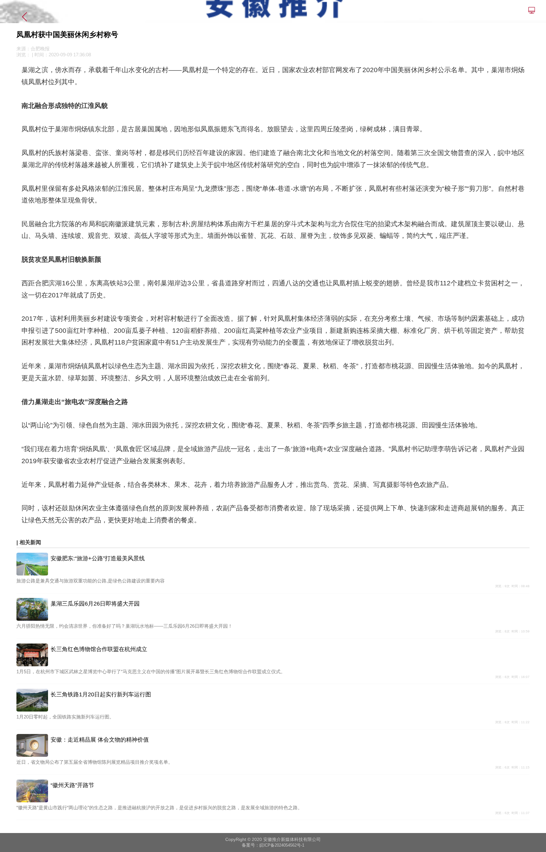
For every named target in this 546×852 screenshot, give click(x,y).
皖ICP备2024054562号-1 (281, 845)
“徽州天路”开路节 (72, 785)
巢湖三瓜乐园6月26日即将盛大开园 (95, 603)
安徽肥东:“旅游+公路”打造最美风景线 (98, 558)
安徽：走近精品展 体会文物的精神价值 (100, 740)
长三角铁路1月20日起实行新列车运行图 (101, 694)
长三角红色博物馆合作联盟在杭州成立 (99, 649)
